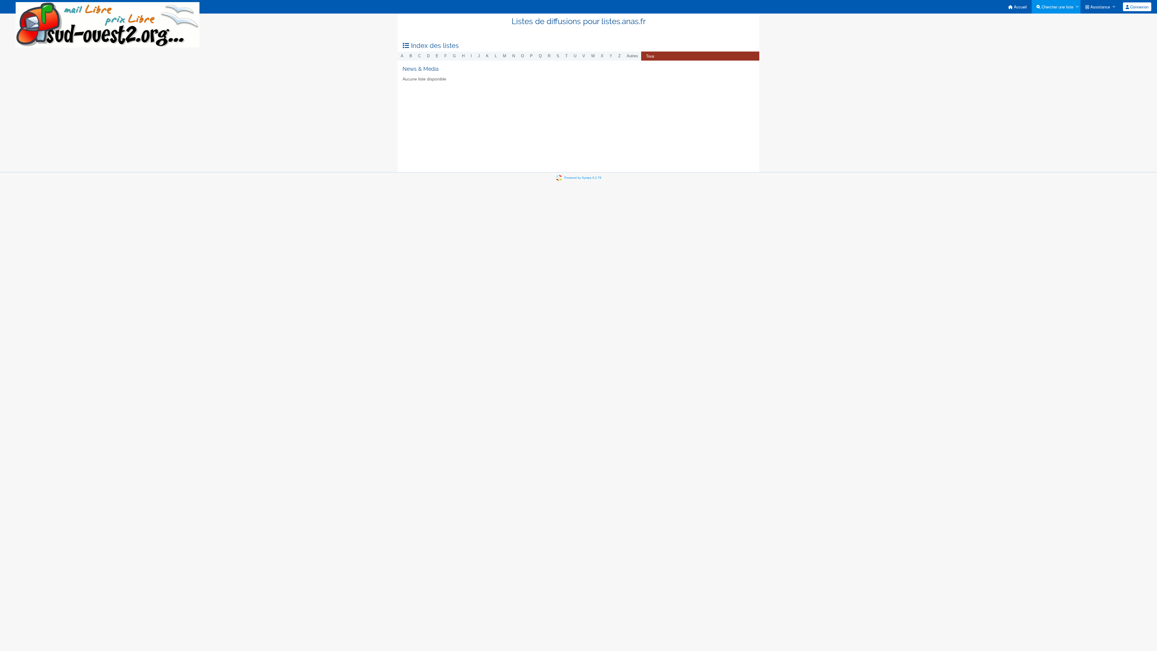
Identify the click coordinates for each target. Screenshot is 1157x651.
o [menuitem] (522, 56)
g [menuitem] (454, 56)
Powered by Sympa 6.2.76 (582, 177)
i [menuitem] (471, 56)
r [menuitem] (549, 56)
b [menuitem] (410, 56)
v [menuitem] (583, 56)
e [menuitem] (437, 56)
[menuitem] (1017, 7)
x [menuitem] (602, 56)
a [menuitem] (402, 56)
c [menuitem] (419, 56)
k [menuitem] (487, 56)
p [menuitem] (531, 56)
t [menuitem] (566, 56)
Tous (650, 56)
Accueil (1020, 7)
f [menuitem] (445, 56)
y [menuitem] (611, 56)
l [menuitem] (496, 56)
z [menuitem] (619, 56)
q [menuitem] (540, 56)
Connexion (1139, 7)
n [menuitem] (513, 56)
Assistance (1099, 7)
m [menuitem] (504, 56)
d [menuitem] (428, 56)
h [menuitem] (463, 56)
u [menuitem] (575, 56)
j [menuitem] (479, 56)
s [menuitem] (558, 56)
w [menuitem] (593, 56)
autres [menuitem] (632, 56)
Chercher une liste (1056, 7)
